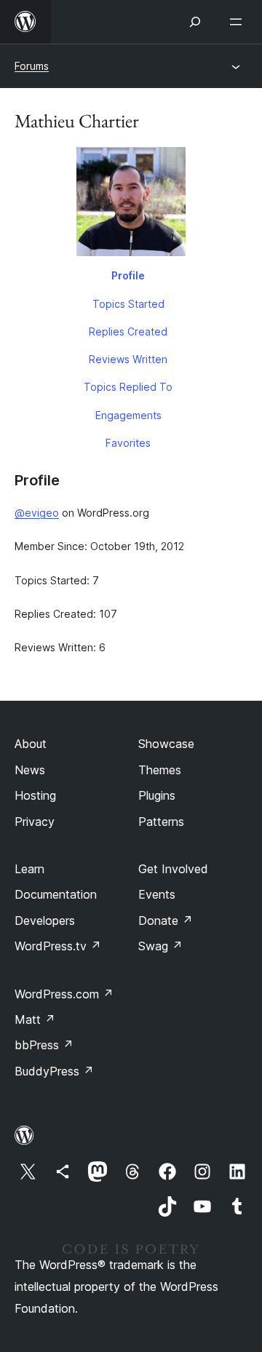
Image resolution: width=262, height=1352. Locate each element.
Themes (159, 770)
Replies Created (128, 331)
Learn (29, 869)
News (30, 770)
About (31, 743)
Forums (32, 66)
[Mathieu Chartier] (131, 204)
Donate (165, 920)
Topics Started (128, 304)
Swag (160, 946)
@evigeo (37, 512)
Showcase (166, 743)
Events (156, 894)
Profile (128, 275)
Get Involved (173, 869)
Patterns (161, 821)
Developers (45, 920)
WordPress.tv (58, 946)
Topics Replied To (128, 387)
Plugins (156, 795)
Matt (35, 1019)
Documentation (56, 894)
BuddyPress (54, 1071)
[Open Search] (195, 22)
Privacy (35, 821)
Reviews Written (128, 359)
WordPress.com (64, 994)
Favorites (128, 443)
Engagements (128, 415)
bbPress (44, 1045)
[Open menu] (238, 22)
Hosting (35, 795)
